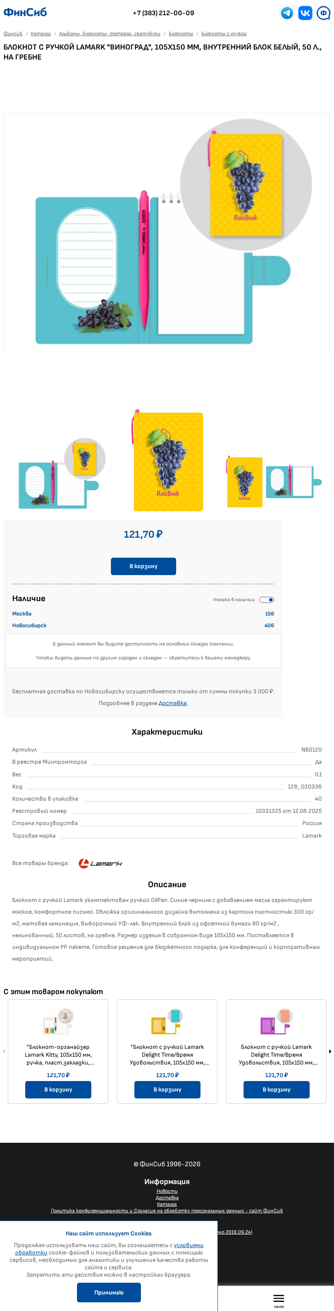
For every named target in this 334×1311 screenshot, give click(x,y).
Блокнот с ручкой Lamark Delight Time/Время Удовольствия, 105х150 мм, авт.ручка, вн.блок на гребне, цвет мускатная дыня (276, 1055)
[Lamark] (100, 864)
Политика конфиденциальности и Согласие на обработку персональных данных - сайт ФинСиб (167, 1211)
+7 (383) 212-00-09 (163, 13)
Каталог (167, 1204)
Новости (167, 1191)
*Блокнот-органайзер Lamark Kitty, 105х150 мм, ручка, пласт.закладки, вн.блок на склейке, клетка (58, 1055)
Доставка (173, 703)
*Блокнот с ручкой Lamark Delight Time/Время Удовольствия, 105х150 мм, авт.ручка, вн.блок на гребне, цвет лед (167, 1055)
